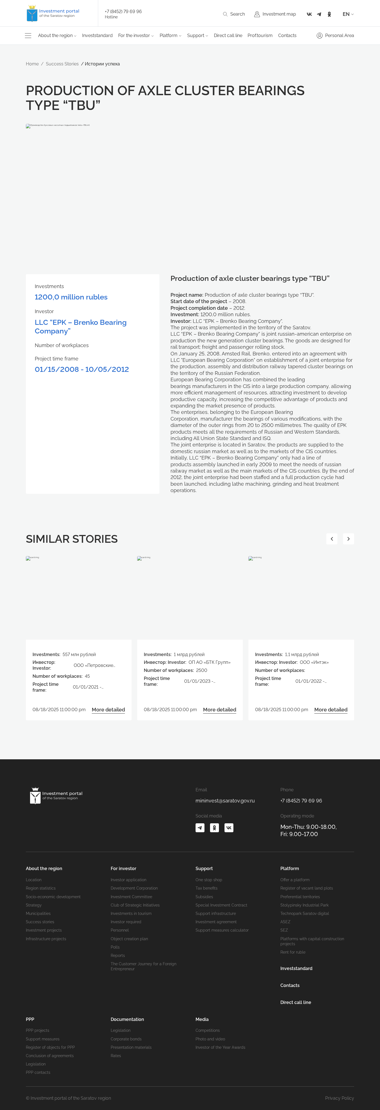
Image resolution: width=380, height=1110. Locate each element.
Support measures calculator (222, 930)
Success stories (40, 922)
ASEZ (285, 922)
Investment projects (44, 930)
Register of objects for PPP (50, 1047)
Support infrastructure (216, 913)
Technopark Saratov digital (304, 913)
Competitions (208, 1030)
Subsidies (204, 897)
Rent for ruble (292, 952)
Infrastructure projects (46, 939)
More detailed (108, 710)
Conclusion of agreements (50, 1055)
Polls (115, 947)
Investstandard (97, 35)
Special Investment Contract (221, 905)
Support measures (43, 1039)
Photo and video (210, 1039)
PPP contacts (38, 1072)
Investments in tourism (131, 913)
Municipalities (38, 913)
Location (33, 880)
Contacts (287, 35)
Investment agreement (216, 922)
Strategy (34, 905)
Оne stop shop (209, 880)
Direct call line (228, 35)
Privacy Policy (339, 1098)
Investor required (126, 922)
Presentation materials (131, 1047)
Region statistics (41, 888)
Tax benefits (207, 888)
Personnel (120, 930)
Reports (118, 955)
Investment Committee (131, 897)
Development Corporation (134, 888)
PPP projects (37, 1030)
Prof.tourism (260, 35)
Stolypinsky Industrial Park (304, 905)
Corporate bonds (126, 1039)
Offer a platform (295, 880)
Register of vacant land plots (306, 888)
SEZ (284, 930)
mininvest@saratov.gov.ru (225, 801)
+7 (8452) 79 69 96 (123, 11)
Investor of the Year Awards (220, 1047)
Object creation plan (129, 939)
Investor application (128, 880)
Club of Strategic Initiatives (135, 905)
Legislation (36, 1064)
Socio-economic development (53, 897)
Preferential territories (300, 897)
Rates (116, 1055)
